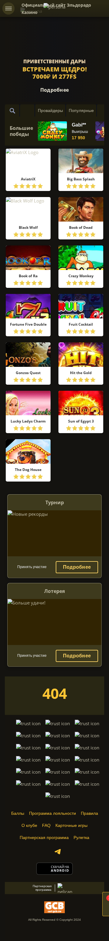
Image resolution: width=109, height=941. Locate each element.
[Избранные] (27, 110)
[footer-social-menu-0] (57, 851)
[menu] (8, 8)
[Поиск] (12, 110)
